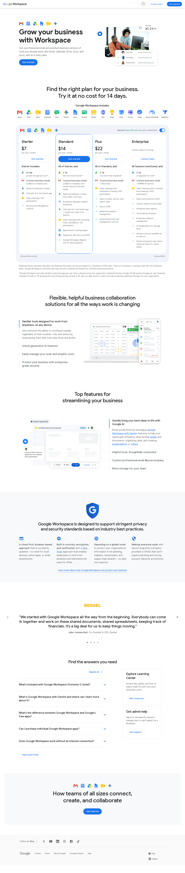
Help (89, 853)
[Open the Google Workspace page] (15, 4)
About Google (59, 853)
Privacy (38, 853)
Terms (47, 853)
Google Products (77, 853)
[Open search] (144, 4)
